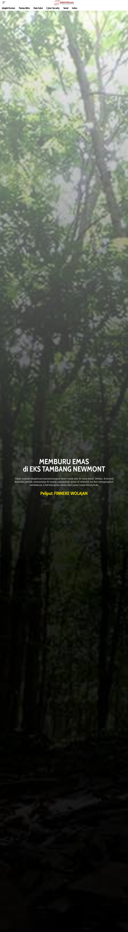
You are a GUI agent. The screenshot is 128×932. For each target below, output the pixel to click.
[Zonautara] (64, 2)
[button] (4, 3)
